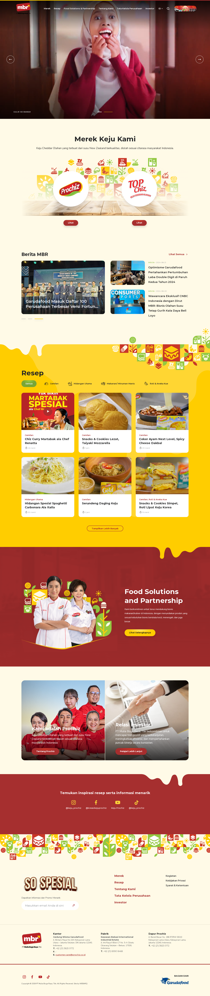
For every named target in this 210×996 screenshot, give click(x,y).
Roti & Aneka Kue (159, 381)
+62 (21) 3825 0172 (65, 946)
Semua (29, 381)
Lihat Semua (176, 251)
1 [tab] (99, 109)
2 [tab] (108, 109)
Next (199, 58)
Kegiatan (171, 873)
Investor (150, 8)
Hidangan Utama (83, 381)
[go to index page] (23, 8)
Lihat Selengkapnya (140, 630)
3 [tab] (38, 316)
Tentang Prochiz (45, 748)
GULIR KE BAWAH (22, 109)
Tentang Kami (106, 8)
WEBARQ (83, 981)
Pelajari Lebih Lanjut (131, 748)
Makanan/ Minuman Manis (121, 381)
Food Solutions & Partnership (79, 8)
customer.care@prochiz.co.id (70, 952)
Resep (57, 8)
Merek (47, 8)
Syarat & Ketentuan (177, 883)
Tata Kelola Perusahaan (129, 8)
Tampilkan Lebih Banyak (105, 526)
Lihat (71, 220)
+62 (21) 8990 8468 (113, 948)
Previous (10, 58)
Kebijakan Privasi (176, 878)
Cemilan (54, 381)
